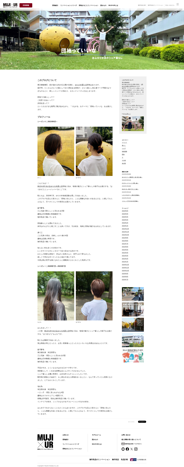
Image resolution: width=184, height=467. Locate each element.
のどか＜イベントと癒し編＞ (130, 183)
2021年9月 (125, 237)
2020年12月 (125, 264)
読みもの (103, 5)
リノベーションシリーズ (68, 5)
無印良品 (115, 459)
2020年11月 (125, 267)
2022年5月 (125, 214)
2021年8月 (125, 240)
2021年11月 (125, 231)
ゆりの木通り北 (81, 85)
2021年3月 (125, 255)
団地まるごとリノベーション (88, 5)
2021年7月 (125, 243)
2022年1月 (125, 226)
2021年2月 (125, 258)
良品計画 (124, 459)
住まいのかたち (169, 5)
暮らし (124, 145)
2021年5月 (125, 249)
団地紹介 (55, 5)
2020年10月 (125, 270)
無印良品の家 (142, 5)
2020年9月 (125, 273)
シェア (124, 148)
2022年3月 (125, 220)
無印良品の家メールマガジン (133, 444)
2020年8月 (125, 276)
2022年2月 (125, 223)
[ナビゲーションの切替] (178, 5)
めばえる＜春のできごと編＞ (130, 189)
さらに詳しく (127, 114)
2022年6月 (125, 211)
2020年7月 (125, 279)
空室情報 (26, 5)
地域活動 (124, 151)
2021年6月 (125, 246)
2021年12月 (125, 228)
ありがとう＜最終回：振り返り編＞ (132, 177)
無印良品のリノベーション (155, 5)
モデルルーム (96, 435)
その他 (124, 160)
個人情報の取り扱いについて (131, 439)
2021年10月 (125, 234)
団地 (123, 154)
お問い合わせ (125, 435)
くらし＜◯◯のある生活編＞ (130, 201)
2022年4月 (125, 217)
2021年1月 (125, 261)
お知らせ (66, 435)
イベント (124, 142)
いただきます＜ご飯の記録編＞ (131, 195)
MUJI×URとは (113, 5)
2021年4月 (125, 252)
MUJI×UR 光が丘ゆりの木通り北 (49, 186)
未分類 (124, 163)
